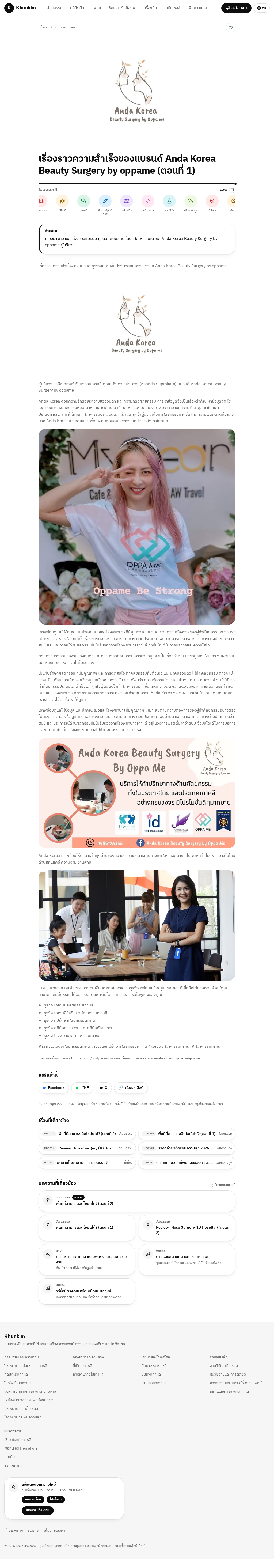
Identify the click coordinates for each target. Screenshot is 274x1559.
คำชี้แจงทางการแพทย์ (21, 1530)
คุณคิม (9, 1457)
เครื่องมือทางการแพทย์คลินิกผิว (29, 1400)
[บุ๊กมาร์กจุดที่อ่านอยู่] (232, 190)
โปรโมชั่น (56, 1499)
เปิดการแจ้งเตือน (38, 1510)
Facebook (56, 1088)
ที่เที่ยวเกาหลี (82, 1366)
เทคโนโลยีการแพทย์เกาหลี (229, 1391)
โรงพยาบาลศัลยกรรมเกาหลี (25, 1366)
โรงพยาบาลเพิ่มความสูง (22, 1417)
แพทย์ (96, 8)
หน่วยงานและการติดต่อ (228, 1374)
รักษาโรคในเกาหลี (17, 1440)
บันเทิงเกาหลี (151, 1374)
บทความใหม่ (33, 1499)
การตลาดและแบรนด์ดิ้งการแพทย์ (235, 1383)
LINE (85, 1088)
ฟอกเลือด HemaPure (21, 1448)
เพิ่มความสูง (197, 8)
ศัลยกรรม (55, 8)
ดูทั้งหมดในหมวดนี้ (223, 1185)
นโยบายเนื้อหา (54, 1530)
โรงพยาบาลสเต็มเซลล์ (21, 1409)
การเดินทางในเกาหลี (88, 1374)
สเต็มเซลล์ (172, 8)
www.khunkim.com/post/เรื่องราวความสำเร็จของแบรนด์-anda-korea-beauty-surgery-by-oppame (131, 1058)
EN (264, 7)
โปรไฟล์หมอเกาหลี (18, 1383)
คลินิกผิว (77, 8)
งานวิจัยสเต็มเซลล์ (224, 1366)
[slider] (137, 184)
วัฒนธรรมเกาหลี (65, 27)
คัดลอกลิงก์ (131, 1088)
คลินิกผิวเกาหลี (16, 1374)
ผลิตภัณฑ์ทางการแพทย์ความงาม (30, 1391)
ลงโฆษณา (239, 8)
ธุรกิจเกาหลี (13, 1465)
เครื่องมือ (149, 8)
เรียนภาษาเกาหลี (154, 1383)
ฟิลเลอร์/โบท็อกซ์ (121, 8)
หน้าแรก (44, 27)
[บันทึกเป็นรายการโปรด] (230, 27)
